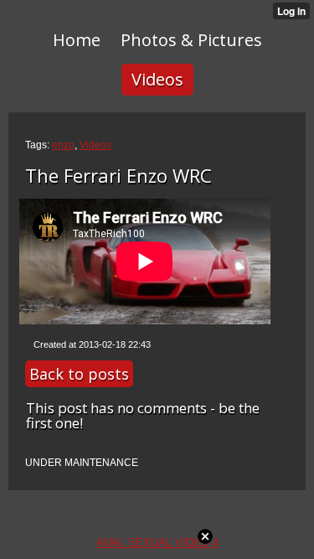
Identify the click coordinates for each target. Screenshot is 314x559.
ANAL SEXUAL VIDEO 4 (157, 542)
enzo (63, 145)
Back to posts (79, 374)
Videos (95, 145)
